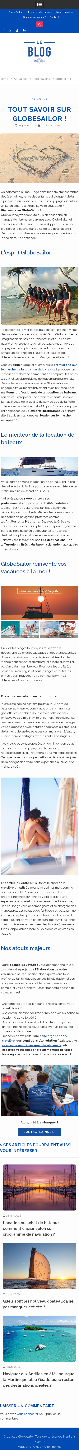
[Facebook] (3, 30)
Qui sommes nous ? (34, 17)
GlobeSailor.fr (16, 12)
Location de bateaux (40, 12)
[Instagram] (10, 30)
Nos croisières (64, 12)
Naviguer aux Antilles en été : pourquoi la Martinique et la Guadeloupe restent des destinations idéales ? (39, 1380)
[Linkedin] (24, 30)
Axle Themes (52, 1446)
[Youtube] (17, 30)
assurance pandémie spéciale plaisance (31, 1045)
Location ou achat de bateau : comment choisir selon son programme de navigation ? (31, 1228)
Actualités (39, 99)
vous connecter (27, 1414)
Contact (54, 17)
